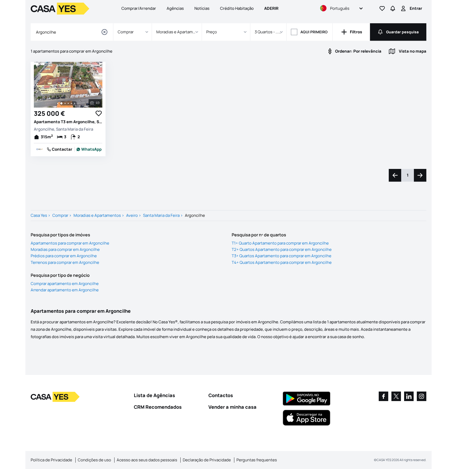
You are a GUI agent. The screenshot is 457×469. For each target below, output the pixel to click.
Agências (175, 8)
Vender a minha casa (232, 407)
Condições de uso (94, 460)
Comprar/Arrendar (138, 8)
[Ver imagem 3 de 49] (68, 103)
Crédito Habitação (237, 8)
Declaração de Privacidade (207, 460)
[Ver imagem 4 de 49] (71, 103)
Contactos (220, 395)
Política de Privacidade (51, 460)
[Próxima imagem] (98, 85)
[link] (89, 149)
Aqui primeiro (314, 31)
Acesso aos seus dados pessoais (147, 460)
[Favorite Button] (98, 113)
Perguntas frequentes (256, 460)
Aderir (271, 8)
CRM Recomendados (158, 407)
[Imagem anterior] (37, 85)
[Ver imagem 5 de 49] (74, 103)
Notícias (201, 8)
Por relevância (358, 51)
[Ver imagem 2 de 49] (65, 103)
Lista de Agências (154, 395)
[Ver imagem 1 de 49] (61, 103)
